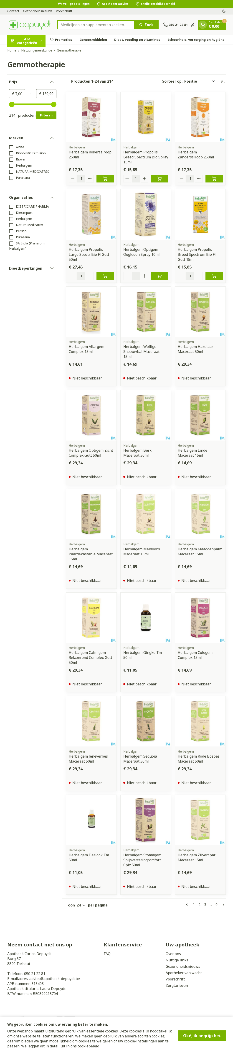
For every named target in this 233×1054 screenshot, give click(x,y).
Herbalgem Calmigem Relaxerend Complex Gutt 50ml (90, 657)
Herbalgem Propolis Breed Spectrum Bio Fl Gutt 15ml (197, 254)
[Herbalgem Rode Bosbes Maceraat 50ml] (200, 721)
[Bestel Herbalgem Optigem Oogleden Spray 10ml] (159, 276)
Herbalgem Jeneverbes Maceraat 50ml (88, 759)
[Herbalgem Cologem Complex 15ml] (200, 618)
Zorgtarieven (177, 985)
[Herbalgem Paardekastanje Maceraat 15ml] (91, 514)
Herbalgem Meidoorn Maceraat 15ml (141, 552)
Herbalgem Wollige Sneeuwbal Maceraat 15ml (141, 351)
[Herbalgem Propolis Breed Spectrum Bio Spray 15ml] (146, 117)
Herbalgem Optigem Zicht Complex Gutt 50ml (91, 453)
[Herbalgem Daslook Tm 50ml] (91, 820)
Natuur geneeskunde (36, 50)
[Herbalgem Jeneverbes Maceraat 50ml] (91, 721)
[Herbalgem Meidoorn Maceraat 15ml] (146, 514)
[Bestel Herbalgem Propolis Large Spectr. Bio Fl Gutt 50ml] (105, 276)
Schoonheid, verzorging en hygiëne (196, 39)
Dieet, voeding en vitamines (137, 39)
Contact (13, 11)
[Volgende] (222, 905)
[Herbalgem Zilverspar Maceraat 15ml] (200, 820)
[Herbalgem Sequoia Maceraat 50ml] (146, 721)
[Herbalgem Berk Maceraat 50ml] (146, 415)
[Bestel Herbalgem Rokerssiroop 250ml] (105, 178)
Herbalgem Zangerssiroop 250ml (196, 155)
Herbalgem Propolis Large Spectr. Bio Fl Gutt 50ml (89, 254)
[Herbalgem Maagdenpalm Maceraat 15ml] (200, 514)
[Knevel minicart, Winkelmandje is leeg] (203, 25)
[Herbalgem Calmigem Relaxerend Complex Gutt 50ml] (91, 618)
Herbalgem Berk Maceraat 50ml (137, 453)
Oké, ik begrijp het (202, 1035)
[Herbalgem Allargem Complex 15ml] (91, 312)
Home (11, 50)
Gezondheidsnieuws (37, 11)
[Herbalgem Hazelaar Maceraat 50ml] (200, 312)
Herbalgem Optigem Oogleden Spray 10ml (141, 252)
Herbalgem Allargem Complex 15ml (86, 349)
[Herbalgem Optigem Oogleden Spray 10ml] (146, 214)
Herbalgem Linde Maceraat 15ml (192, 453)
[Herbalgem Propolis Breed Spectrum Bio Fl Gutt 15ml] (200, 214)
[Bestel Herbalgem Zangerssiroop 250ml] (214, 178)
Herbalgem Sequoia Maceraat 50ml (140, 759)
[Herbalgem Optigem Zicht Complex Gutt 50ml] (91, 415)
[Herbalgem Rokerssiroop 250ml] (91, 117)
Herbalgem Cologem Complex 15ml (195, 655)
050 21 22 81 (34, 973)
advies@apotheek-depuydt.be (54, 978)
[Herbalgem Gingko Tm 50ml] (146, 618)
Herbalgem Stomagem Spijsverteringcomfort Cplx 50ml (142, 859)
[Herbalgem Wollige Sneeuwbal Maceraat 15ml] (146, 312)
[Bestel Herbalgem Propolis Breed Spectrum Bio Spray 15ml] (159, 178)
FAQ (107, 953)
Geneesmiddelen (93, 39)
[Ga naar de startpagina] (30, 24)
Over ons (173, 953)
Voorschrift (64, 11)
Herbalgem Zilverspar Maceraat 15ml (196, 857)
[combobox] (95, 24)
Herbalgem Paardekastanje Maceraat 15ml (91, 554)
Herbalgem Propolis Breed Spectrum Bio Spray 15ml (145, 157)
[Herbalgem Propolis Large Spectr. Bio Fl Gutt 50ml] (91, 214)
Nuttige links (177, 960)
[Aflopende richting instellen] (223, 81)
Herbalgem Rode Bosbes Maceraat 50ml (199, 759)
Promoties (63, 39)
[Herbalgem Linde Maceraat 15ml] (200, 415)
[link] (188, 905)
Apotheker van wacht (184, 972)
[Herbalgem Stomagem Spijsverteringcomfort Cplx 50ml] (146, 820)
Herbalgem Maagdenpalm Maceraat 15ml (200, 552)
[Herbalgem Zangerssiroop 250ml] (200, 117)
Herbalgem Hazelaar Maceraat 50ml (195, 349)
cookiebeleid (88, 1046)
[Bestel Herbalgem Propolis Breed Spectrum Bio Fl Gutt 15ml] (214, 276)
